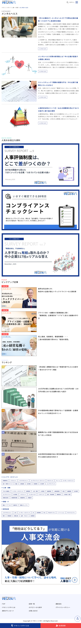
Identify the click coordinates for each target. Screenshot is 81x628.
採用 (64, 491)
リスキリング (41, 494)
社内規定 (29, 484)
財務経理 (9, 516)
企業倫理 (22, 484)
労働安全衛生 (6, 497)
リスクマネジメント (23, 480)
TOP (3, 604)
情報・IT (5, 505)
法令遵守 (42, 484)
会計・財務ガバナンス (8, 484)
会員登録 (62, 625)
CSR (15, 512)
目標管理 (32, 516)
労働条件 (30, 497)
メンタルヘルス (42, 48)
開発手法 (15, 505)
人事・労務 (35, 491)
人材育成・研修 (67, 494)
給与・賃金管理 (50, 494)
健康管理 (49, 491)
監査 (16, 484)
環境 (4, 516)
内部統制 (35, 484)
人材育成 (42, 491)
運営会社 (59, 604)
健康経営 (59, 494)
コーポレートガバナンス (68, 480)
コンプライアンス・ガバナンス (38, 480)
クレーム (58, 480)
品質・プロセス (24, 516)
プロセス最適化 (6, 491)
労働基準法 (5, 480)
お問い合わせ (33, 611)
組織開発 (69, 491)
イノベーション (60, 512)
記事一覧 (32, 604)
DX (10, 505)
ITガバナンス (50, 480)
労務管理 (28, 491)
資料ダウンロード (8, 611)
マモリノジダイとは (21, 625)
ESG (44, 512)
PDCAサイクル (51, 512)
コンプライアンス (51, 484)
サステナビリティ (71, 512)
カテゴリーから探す (35, 607)
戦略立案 (16, 516)
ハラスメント (13, 480)
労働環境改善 (14, 497)
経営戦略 (39, 512)
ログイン (71, 2)
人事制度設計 (57, 491)
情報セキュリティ (24, 505)
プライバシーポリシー (63, 607)
